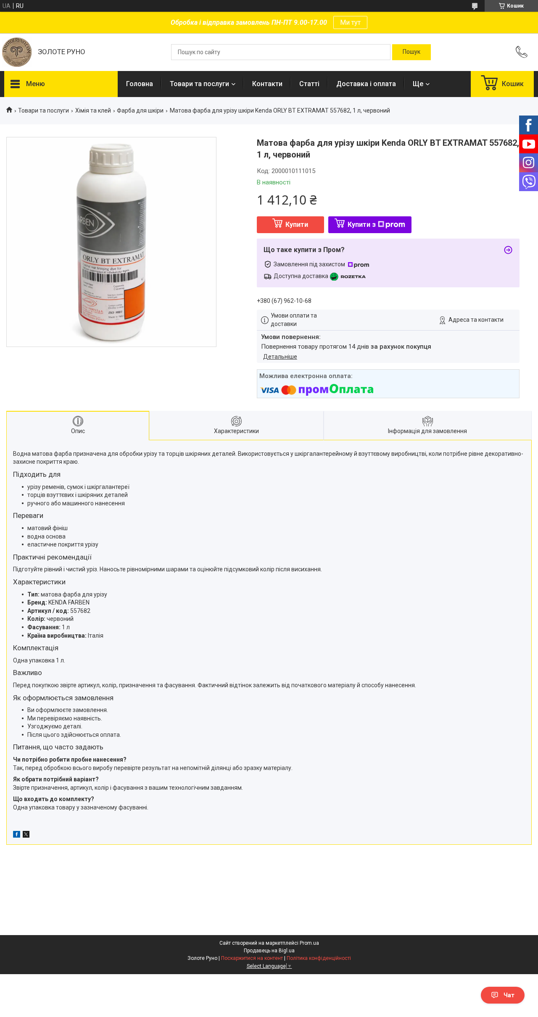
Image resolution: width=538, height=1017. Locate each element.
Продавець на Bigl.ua (269, 951)
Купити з (362, 225)
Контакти (267, 84)
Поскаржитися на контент (252, 958)
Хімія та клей (93, 110)
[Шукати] (411, 52)
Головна (139, 84)
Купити (296, 225)
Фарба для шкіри (140, 110)
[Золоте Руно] (17, 52)
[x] (26, 835)
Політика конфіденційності (319, 958)
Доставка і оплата (366, 84)
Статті (309, 84)
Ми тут (350, 22)
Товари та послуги (199, 84)
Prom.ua (309, 943)
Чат (509, 995)
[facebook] (16, 835)
